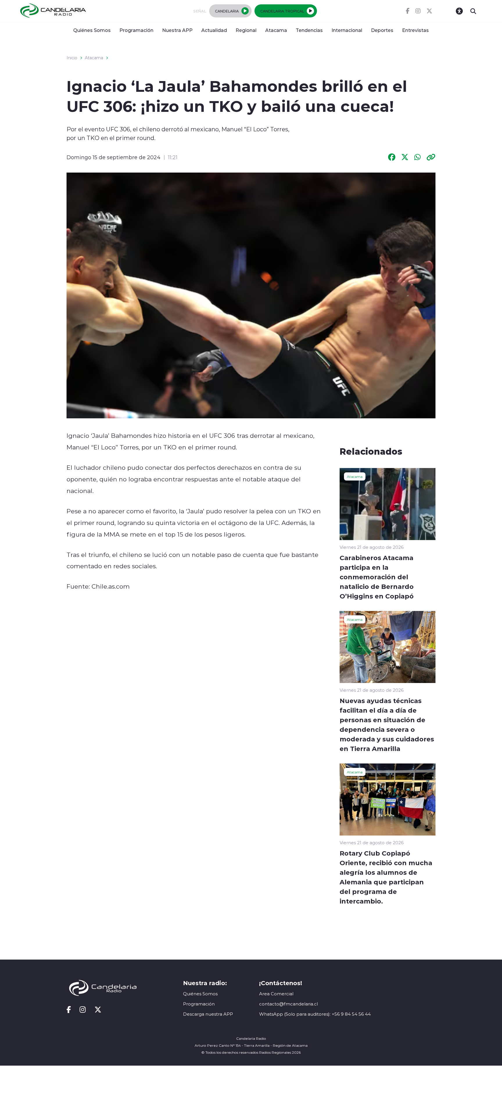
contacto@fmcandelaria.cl (288, 1004)
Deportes (382, 30)
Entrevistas (415, 30)
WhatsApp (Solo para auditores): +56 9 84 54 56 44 (315, 1014)
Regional (246, 30)
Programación (136, 30)
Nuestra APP (177, 30)
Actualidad (214, 30)
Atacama (276, 30)
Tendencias (309, 30)
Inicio (72, 58)
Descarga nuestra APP (208, 1014)
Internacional (346, 30)
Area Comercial (276, 994)
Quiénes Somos (92, 30)
